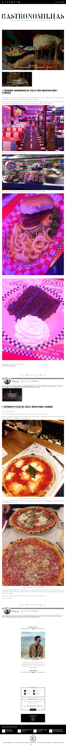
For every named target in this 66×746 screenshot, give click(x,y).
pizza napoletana (11, 617)
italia (39, 386)
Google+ (37, 693)
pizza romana (21, 617)
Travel (12, 94)
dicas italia (8, 386)
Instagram (38, 691)
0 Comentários (19, 94)
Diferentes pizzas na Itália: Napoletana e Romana (28, 406)
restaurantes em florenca (18, 387)
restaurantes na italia (33, 387)
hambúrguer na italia (30, 386)
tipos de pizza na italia (33, 617)
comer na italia (9, 616)
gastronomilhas (18, 386)
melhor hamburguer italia (49, 386)
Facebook (28, 691)
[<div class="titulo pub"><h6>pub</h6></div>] (33, 718)
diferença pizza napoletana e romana (34, 616)
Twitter (28, 693)
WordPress (48, 742)
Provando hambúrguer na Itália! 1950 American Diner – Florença (30, 91)
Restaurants (5, 94)
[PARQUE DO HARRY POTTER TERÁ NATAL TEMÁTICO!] (12, 401)
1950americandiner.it (10, 366)
